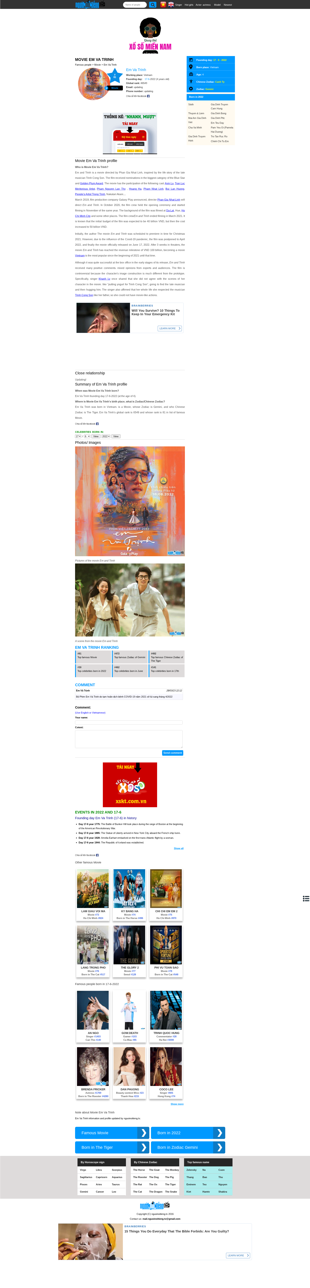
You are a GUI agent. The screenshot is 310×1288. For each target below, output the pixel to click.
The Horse (139, 1169)
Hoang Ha (135, 189)
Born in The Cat (93, 974)
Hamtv (206, 1191)
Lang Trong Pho (93, 967)
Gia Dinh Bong (218, 113)
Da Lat (170, 210)
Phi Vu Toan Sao (166, 967)
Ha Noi (166, 1039)
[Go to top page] (306, 1284)
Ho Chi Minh (93, 918)
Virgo (83, 1169)
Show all (179, 848)
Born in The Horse (130, 918)
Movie (97, 64)
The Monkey (172, 1169)
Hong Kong (166, 1096)
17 (214, 60)
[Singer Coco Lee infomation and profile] (166, 1085)
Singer (178, 4)
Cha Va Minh (195, 127)
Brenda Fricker (93, 1089)
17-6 (147, 79)
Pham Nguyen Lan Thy (111, 189)
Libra (99, 1169)
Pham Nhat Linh (154, 189)
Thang (190, 1177)
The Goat (154, 1169)
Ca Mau (129, 1039)
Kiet (188, 1191)
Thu (220, 1177)
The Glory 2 (130, 967)
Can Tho (93, 1039)
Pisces (83, 1184)
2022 (224, 60)
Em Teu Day (217, 122)
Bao (204, 1177)
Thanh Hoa (130, 1096)
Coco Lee (166, 1089)
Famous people (83, 64)
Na (204, 1169)
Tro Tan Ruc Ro (219, 136)
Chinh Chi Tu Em (220, 141)
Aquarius (117, 1177)
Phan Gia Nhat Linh (168, 199)
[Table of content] (306, 899)
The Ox (153, 1184)
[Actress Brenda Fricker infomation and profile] (93, 1085)
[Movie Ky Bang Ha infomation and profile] (129, 907)
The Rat (137, 1184)
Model (217, 4)
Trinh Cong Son (84, 295)
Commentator (166, 1036)
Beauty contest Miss (130, 1092)
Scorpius (117, 1169)
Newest (228, 4)
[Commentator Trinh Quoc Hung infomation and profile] (166, 1028)
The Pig (169, 1177)
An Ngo (93, 1033)
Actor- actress (203, 4)
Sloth (191, 104)
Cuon (221, 1169)
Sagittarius (86, 1177)
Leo (114, 1191)
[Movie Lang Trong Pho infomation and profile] (93, 963)
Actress (93, 1092)
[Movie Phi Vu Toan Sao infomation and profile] (166, 963)
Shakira (222, 1191)
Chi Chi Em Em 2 (166, 911)
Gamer (130, 1036)
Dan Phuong (130, 1089)
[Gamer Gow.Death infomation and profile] (129, 1028)
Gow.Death (130, 1033)
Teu (204, 1184)
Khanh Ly (104, 278)
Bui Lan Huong (174, 189)
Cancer (100, 1191)
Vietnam (80, 255)
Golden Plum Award (91, 183)
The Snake (171, 1191)
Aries (99, 1184)
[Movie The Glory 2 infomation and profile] (129, 963)
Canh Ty (219, 81)
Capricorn (101, 1177)
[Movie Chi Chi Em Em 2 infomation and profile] (166, 907)
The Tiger (170, 1184)
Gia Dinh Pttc (218, 118)
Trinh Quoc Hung (166, 1033)
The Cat (137, 1191)
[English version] (171, 6)
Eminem (191, 1184)
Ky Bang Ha (129, 911)
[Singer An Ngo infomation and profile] (93, 1028)
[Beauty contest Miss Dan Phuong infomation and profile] (129, 1085)
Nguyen (222, 1184)
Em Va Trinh (110, 64)
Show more (177, 1104)
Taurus (116, 1184)
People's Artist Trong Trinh (90, 194)
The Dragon (155, 1191)
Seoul (130, 974)
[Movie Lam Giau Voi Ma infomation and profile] (93, 907)
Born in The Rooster (93, 1096)
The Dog (154, 1177)
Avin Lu (169, 183)
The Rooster (140, 1177)
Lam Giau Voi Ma (93, 911)
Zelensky (191, 1169)
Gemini (209, 89)
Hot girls (189, 4)
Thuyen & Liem (196, 113)
